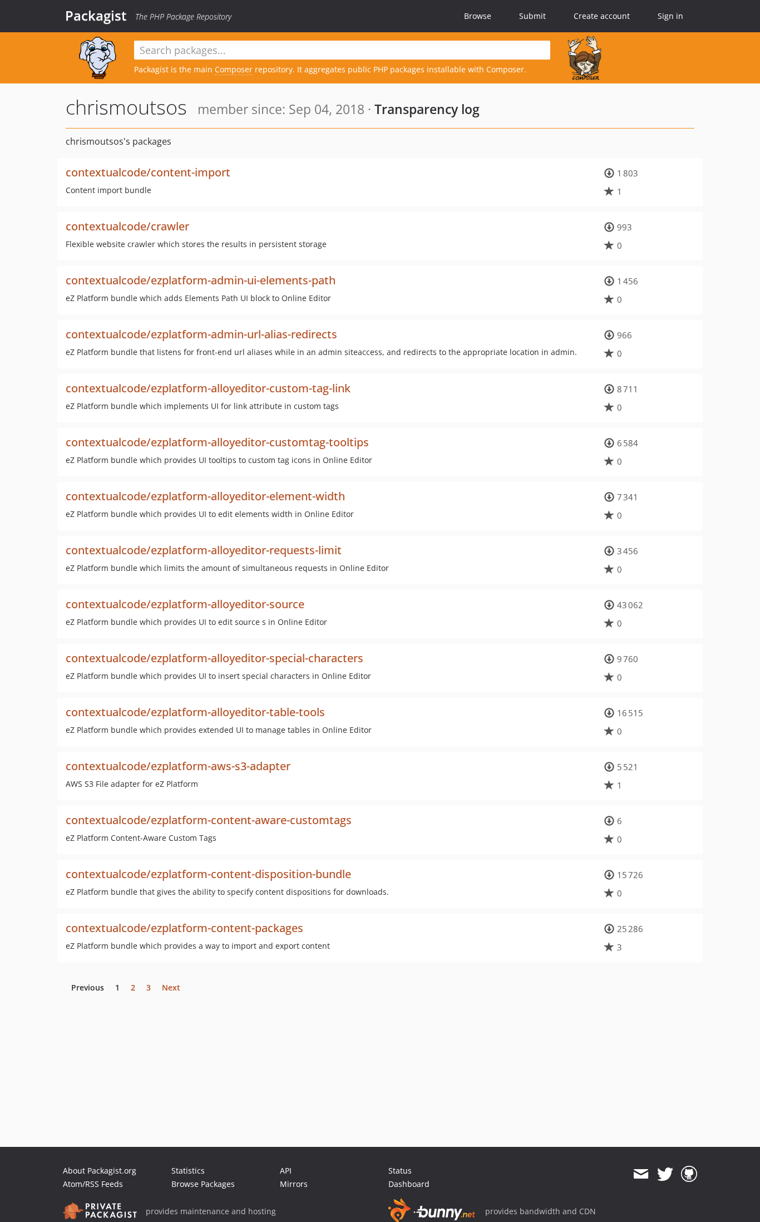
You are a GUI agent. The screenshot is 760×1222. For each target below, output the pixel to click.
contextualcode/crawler (127, 226)
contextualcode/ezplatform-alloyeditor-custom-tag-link (208, 388)
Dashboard (409, 1184)
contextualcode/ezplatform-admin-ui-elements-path (200, 280)
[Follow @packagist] (665, 1174)
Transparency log (427, 109)
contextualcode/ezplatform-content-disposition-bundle (208, 873)
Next (171, 987)
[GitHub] (689, 1174)
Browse (477, 16)
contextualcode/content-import (148, 172)
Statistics (188, 1170)
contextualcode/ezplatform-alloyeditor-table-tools (195, 712)
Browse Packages (203, 1184)
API (286, 1170)
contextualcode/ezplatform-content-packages (184, 927)
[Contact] (641, 1174)
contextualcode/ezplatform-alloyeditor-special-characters (214, 658)
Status (400, 1170)
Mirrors (294, 1184)
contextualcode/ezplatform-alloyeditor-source (185, 604)
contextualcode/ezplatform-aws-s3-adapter (178, 765)
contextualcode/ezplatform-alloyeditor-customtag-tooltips (217, 442)
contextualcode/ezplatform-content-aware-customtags (209, 819)
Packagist (96, 15)
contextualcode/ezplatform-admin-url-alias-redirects (201, 334)
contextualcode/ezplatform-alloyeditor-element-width (205, 496)
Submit (532, 16)
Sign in (670, 16)
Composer (234, 69)
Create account (602, 16)
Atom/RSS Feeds (93, 1184)
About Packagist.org (99, 1170)
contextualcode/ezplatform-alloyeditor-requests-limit (204, 550)
